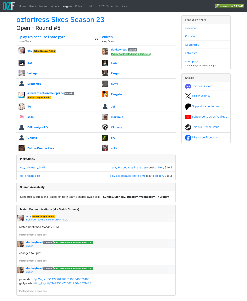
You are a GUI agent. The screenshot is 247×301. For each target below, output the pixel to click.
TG (29, 106)
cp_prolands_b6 (30, 175)
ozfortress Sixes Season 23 (60, 19)
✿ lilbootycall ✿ (37, 127)
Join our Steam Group (205, 127)
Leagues (67, 6)
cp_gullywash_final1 (32, 167)
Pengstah (117, 94)
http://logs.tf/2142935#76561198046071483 (62, 283)
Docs (124, 6)
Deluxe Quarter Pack (40, 148)
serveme (190, 28)
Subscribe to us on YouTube (209, 116)
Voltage (32, 73)
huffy (114, 83)
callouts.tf (191, 53)
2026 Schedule (108, 6)
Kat (29, 63)
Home (22, 6)
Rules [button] (79, 6)
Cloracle (116, 127)
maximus (117, 117)
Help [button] (91, 6)
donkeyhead (119, 49)
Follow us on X (200, 95)
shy (29, 50)
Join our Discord (201, 86)
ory (113, 137)
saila (30, 117)
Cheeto (32, 137)
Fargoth (116, 73)
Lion (114, 63)
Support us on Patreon (205, 106)
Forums (54, 6)
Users (32, 6)
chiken (107, 37)
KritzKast (190, 36)
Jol (113, 106)
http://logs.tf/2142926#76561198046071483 (61, 279)
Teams (43, 6)
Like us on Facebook (204, 137)
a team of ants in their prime (45, 93)
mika (114, 148)
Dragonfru (34, 83)
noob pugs (192, 61)
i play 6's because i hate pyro (42, 37)
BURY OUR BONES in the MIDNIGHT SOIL (47, 219)
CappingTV (192, 44)
